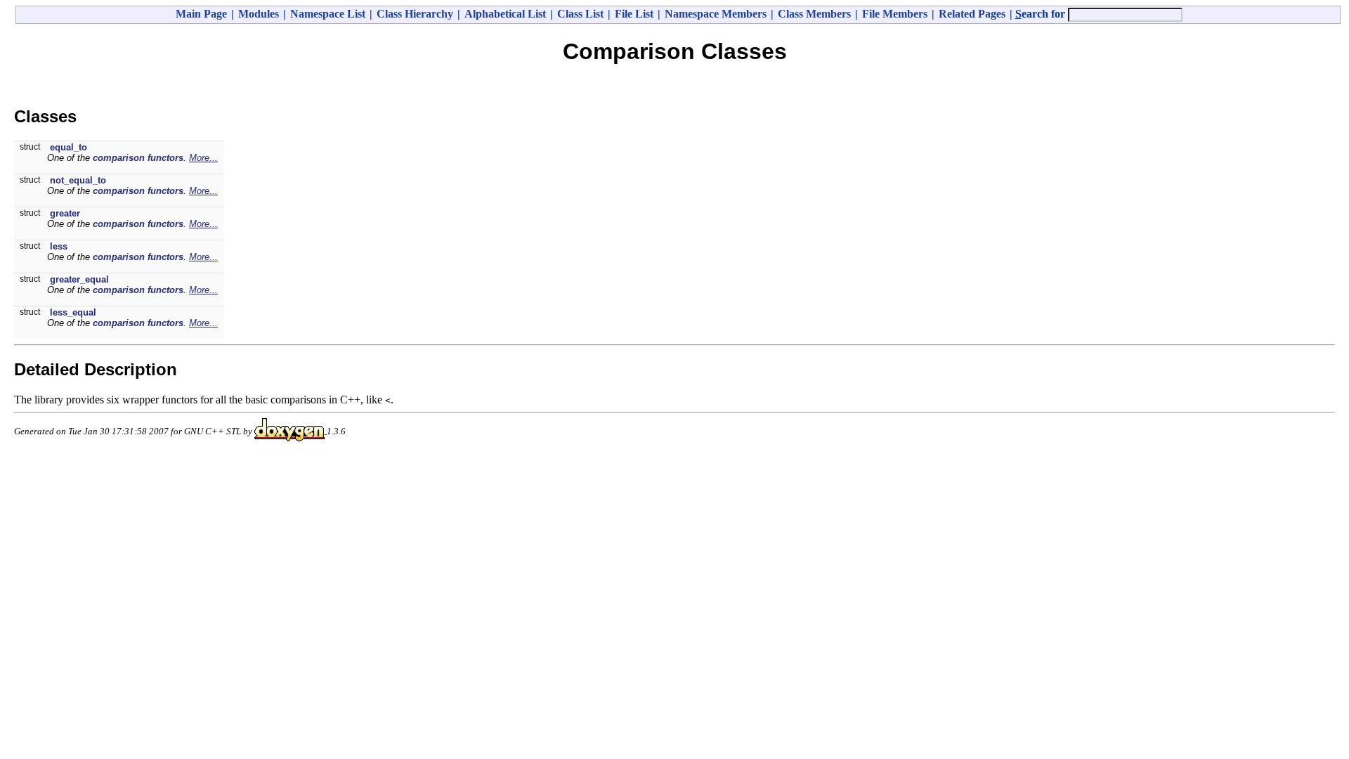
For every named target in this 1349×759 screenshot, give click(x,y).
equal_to (68, 147)
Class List (580, 14)
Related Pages (972, 14)
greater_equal (79, 279)
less (58, 246)
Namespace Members (716, 14)
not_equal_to (78, 180)
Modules (258, 14)
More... (203, 158)
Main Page (201, 14)
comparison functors (138, 158)
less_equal (73, 312)
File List (634, 14)
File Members (894, 14)
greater (65, 213)
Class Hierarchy (415, 14)
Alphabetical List (505, 14)
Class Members (814, 14)
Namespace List (327, 14)
